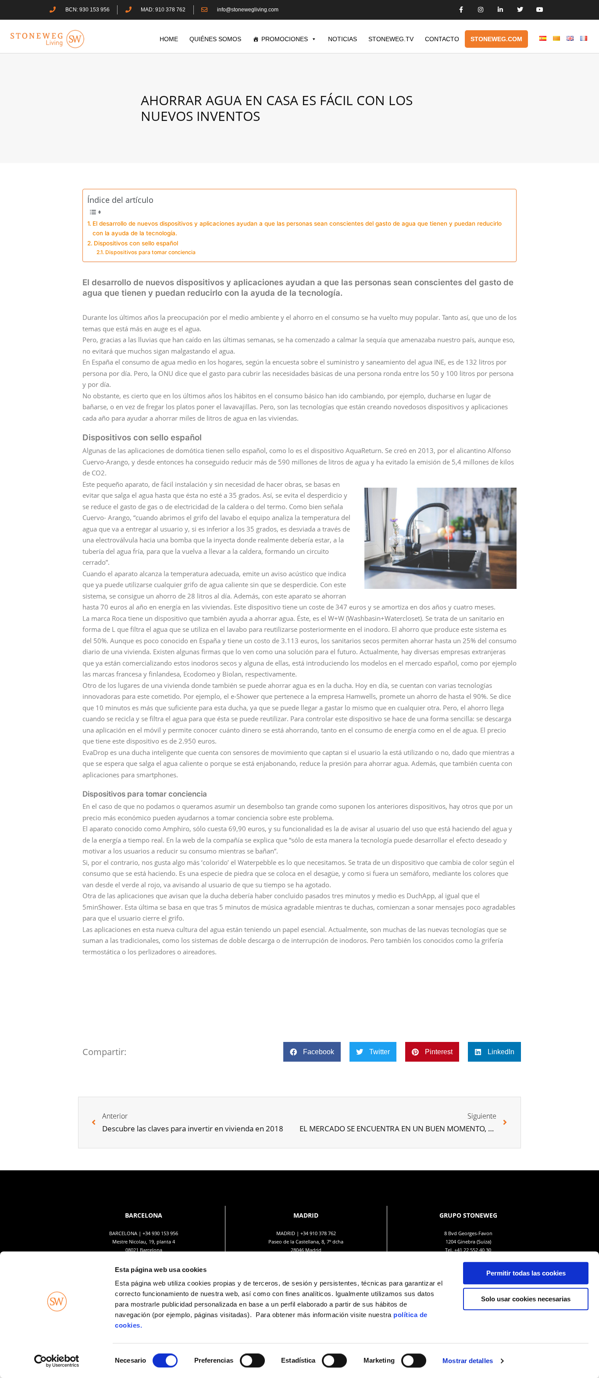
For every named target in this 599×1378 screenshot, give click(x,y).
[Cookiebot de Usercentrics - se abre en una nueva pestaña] (56, 1360)
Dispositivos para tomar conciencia (150, 252)
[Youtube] (539, 10)
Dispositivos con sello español (136, 243)
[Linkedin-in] (500, 10)
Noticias (342, 39)
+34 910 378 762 (318, 1233)
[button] (312, 1052)
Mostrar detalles (467, 1360)
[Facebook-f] (461, 10)
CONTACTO (442, 39)
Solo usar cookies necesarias (525, 1299)
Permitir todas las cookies (526, 1273)
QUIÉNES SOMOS (215, 39)
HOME (169, 39)
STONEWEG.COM (496, 39)
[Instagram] (481, 10)
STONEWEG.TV (391, 39)
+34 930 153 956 (160, 1233)
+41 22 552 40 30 (472, 1250)
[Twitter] (520, 10)
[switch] (252, 1360)
